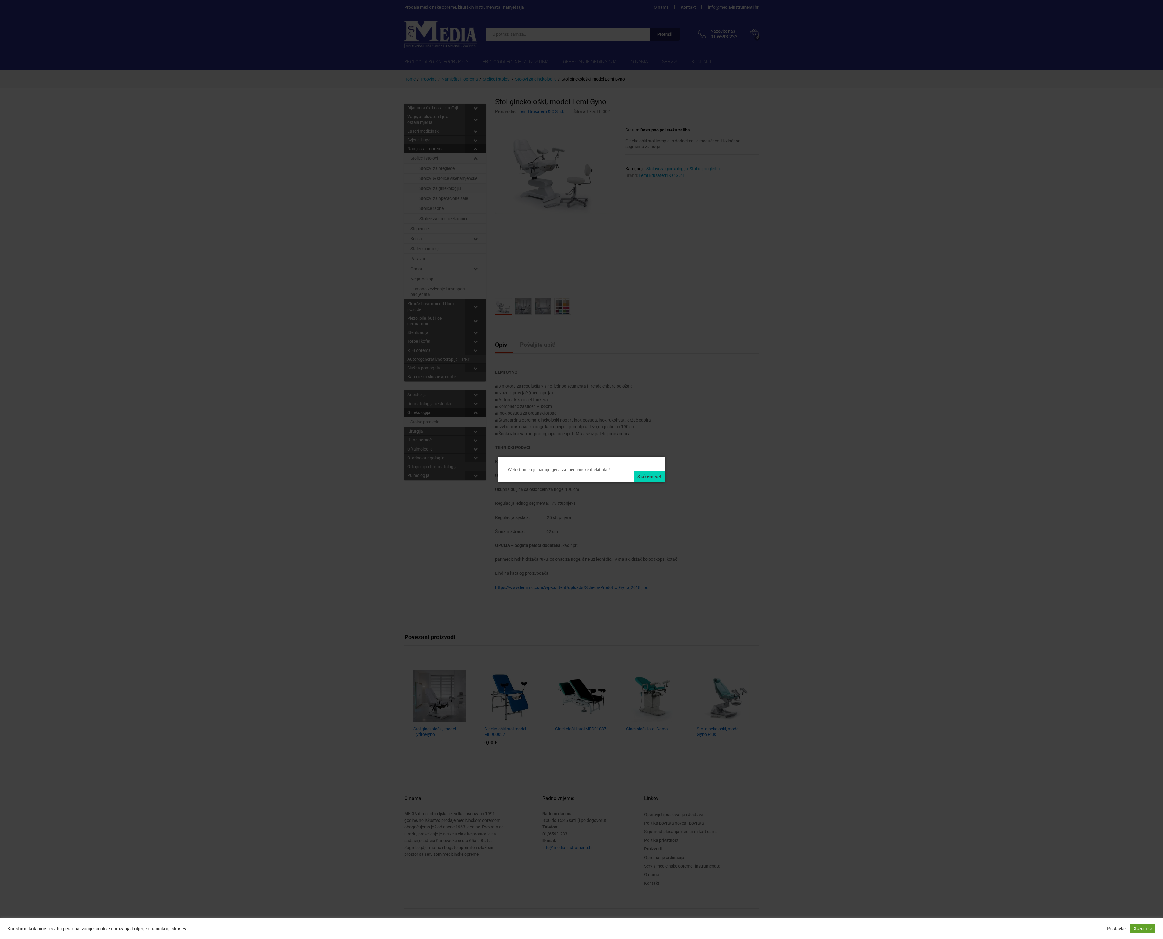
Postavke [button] (1116, 928)
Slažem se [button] (1143, 928)
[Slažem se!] (649, 476)
